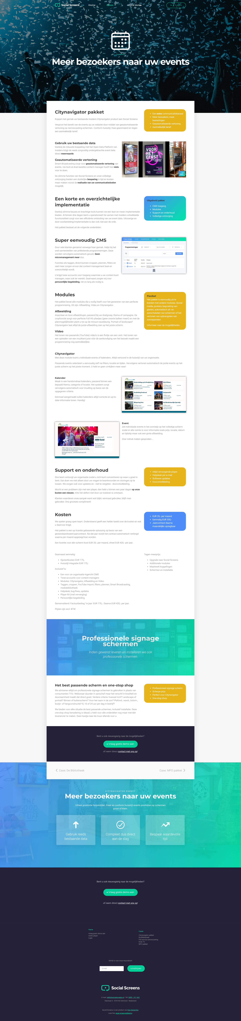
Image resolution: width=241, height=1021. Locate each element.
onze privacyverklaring (124, 1013)
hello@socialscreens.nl (115, 997)
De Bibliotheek (144, 937)
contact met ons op (127, 751)
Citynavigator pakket (146, 935)
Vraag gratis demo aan (121, 744)
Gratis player (93, 936)
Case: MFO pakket (171, 770)
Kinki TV (142, 942)
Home (91, 5)
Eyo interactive (133, 1010)
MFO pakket (143, 944)
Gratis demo (134, 5)
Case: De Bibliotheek (71, 770)
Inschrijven (136, 968)
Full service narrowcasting (148, 940)
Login (178, 5)
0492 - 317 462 (134, 997)
